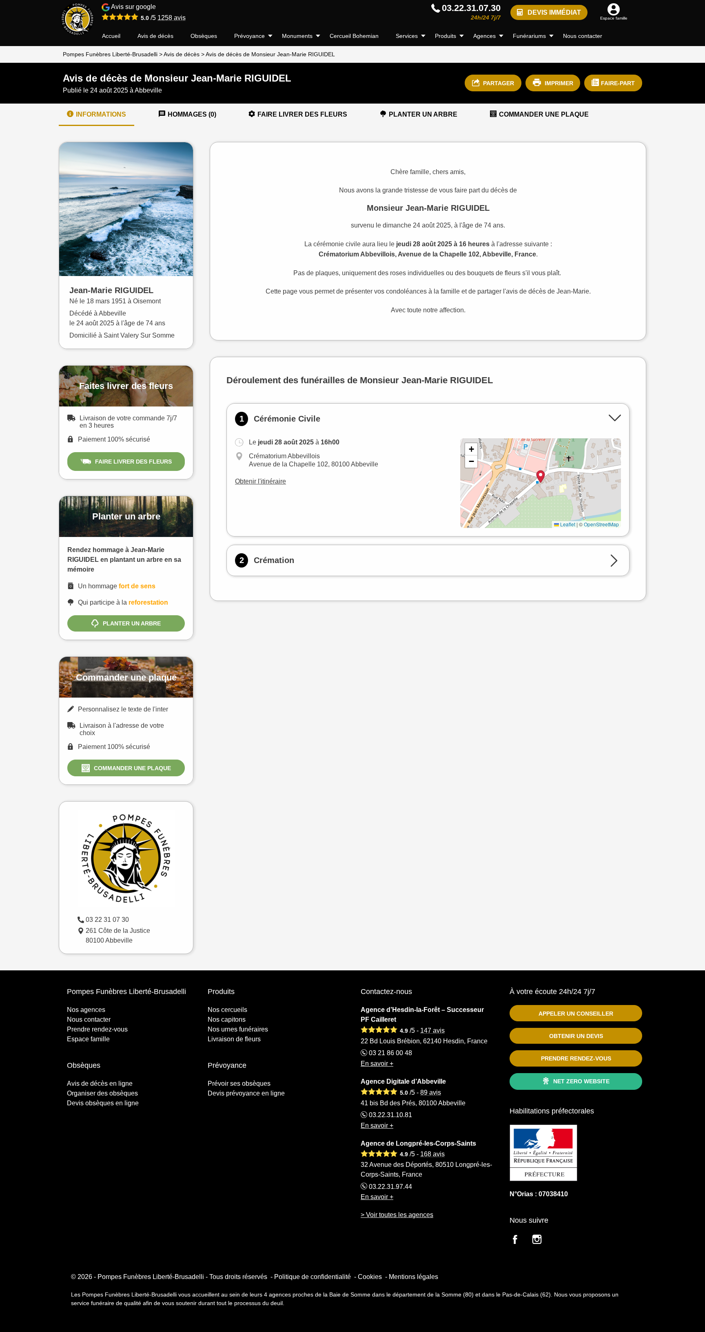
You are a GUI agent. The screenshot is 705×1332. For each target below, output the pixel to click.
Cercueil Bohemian (354, 36)
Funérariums (529, 36)
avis (171, 17)
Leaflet (567, 524)
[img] (540, 483)
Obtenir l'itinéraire (260, 481)
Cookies (370, 1276)
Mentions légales (413, 1276)
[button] (471, 449)
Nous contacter (582, 36)
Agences (484, 36)
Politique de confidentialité (312, 1276)
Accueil (111, 36)
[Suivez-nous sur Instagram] (542, 1240)
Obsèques (204, 36)
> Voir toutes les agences (397, 1214)
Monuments (297, 36)
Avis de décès (155, 36)
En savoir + (377, 1063)
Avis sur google (148, 12)
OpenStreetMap (601, 524)
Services (407, 36)
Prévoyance (249, 36)
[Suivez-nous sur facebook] (520, 1240)
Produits (445, 36)
